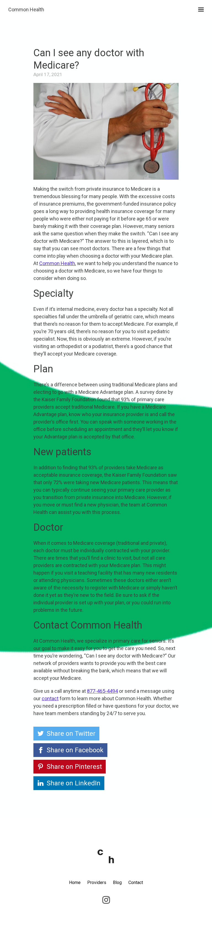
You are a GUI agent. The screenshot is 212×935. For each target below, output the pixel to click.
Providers (96, 882)
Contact (135, 882)
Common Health (26, 9)
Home (75, 882)
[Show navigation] (199, 10)
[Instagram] (106, 900)
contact (50, 698)
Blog (117, 882)
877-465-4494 (102, 691)
